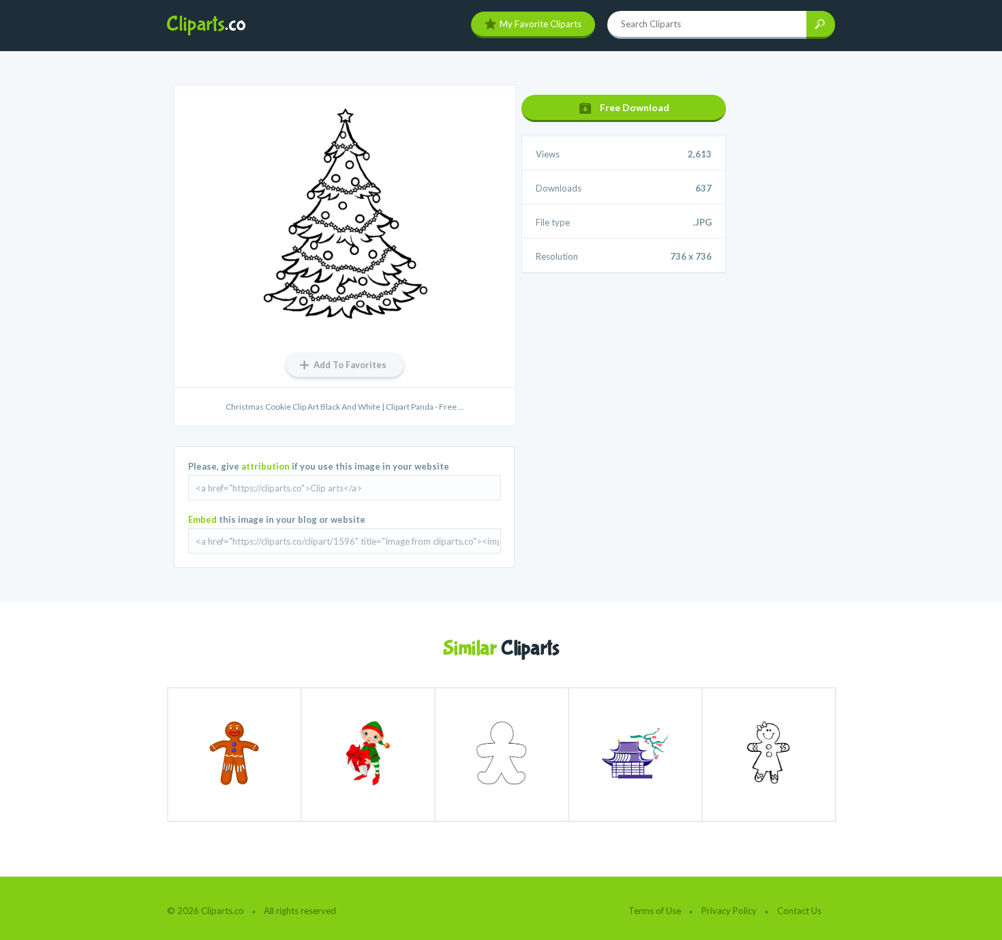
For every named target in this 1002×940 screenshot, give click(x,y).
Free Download (634, 107)
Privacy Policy (729, 910)
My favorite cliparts (540, 23)
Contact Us (799, 910)
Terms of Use (654, 910)
